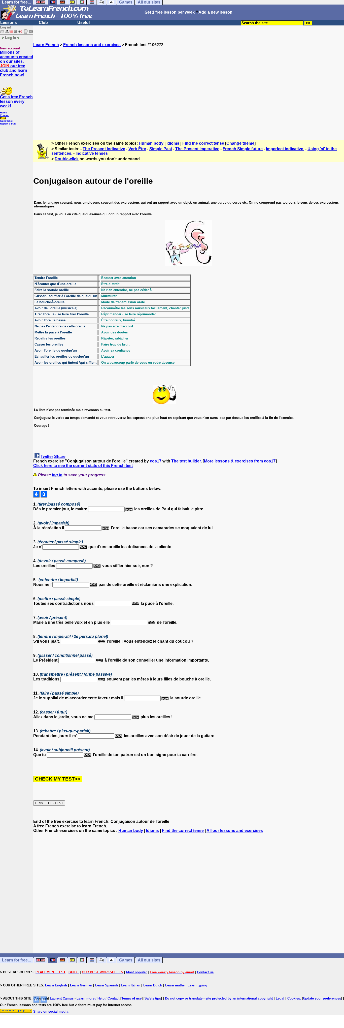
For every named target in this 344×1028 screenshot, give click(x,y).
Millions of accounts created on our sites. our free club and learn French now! (16, 63)
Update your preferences (322, 998)
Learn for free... (16, 960)
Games (125, 960)
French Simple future (243, 149)
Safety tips (153, 998)
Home (3, 112)
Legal (280, 998)
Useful (83, 22)
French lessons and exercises (92, 45)
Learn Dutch (152, 985)
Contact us (205, 972)
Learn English (56, 985)
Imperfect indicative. (285, 149)
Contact (4, 115)
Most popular (136, 972)
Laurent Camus (62, 998)
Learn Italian (130, 985)
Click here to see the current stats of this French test (83, 465)
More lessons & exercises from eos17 (240, 461)
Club (43, 22)
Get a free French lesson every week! (16, 101)
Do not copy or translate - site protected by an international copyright (219, 998)
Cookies (293, 998)
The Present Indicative (104, 149)
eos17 (155, 461)
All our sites (149, 960)
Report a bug (8, 123)
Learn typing (197, 985)
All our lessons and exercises (235, 830)
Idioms (172, 143)
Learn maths (175, 985)
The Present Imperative (197, 149)
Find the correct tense (203, 143)
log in (57, 475)
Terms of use (131, 998)
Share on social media (50, 1011)
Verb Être (137, 149)
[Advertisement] (189, 91)
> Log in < (10, 37)
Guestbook (6, 120)
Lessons (8, 22)
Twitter (47, 456)
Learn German (81, 985)
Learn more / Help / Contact (98, 998)
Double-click (67, 159)
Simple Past (160, 149)
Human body (151, 143)
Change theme (240, 143)
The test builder (186, 461)
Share (59, 456)
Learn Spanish (106, 985)
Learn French (46, 45)
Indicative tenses (92, 153)
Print (3, 118)
